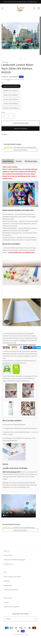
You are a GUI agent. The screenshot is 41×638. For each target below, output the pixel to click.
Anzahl (3, 112)
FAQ (5, 572)
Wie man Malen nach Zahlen (12, 576)
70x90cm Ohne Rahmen (11, 103)
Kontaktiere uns (9, 564)
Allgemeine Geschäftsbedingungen (14, 559)
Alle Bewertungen (31, 161)
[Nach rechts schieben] (25, 58)
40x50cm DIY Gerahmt (10, 90)
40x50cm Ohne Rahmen (11, 86)
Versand (8, 79)
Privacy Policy (8, 555)
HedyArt (18, 634)
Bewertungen (8, 585)
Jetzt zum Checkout (20, 128)
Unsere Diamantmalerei (11, 590)
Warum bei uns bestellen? (12, 607)
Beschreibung (8, 161)
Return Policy (8, 598)
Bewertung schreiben (20, 150)
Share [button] (5, 134)
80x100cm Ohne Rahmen (11, 108)
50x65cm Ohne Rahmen (11, 95)
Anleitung (7, 581)
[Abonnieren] (35, 619)
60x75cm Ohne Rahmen (11, 99)
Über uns (6, 551)
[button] (2, 8)
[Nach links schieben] (16, 58)
